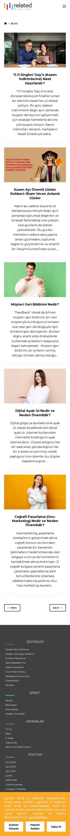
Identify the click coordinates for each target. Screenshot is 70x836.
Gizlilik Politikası (14, 784)
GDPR (9, 775)
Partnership (12, 709)
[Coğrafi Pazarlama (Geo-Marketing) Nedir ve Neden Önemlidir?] (35, 492)
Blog (8, 733)
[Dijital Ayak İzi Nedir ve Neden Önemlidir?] (35, 386)
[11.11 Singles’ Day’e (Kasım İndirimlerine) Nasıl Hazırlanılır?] (35, 50)
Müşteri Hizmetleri (15, 713)
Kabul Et (56, 826)
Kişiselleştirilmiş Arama (18, 676)
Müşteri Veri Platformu (17, 649)
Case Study (11, 742)
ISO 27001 (11, 771)
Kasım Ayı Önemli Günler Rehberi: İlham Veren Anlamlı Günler (35, 194)
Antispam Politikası (16, 789)
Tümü (9, 729)
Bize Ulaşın (11, 705)
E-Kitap (9, 738)
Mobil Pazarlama (15, 667)
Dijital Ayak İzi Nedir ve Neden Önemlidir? (35, 413)
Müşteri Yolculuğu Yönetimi (20, 654)
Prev (14, 608)
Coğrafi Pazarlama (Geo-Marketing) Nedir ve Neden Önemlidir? (35, 521)
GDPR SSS (11, 780)
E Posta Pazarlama (16, 658)
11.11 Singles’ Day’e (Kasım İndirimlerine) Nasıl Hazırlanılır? (35, 79)
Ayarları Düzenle (14, 826)
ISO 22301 (11, 762)
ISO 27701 (11, 766)
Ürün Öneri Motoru (16, 671)
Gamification (12, 680)
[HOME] (5, 23)
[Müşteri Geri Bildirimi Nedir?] (35, 279)
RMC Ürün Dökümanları (18, 747)
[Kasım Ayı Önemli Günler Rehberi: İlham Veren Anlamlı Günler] (35, 164)
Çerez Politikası (38, 817)
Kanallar (10, 685)
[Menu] (64, 6)
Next (56, 608)
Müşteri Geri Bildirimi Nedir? (35, 304)
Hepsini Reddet (35, 826)
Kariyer (9, 700)
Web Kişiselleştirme (15, 662)
